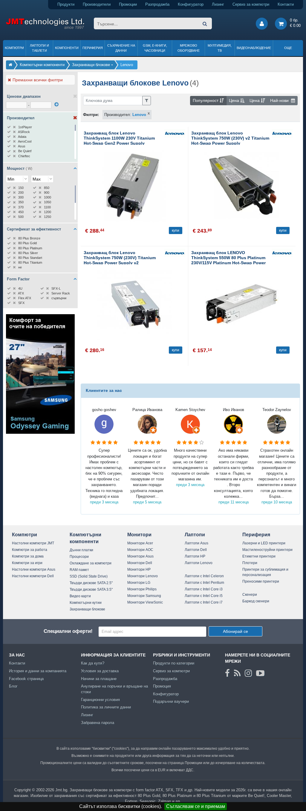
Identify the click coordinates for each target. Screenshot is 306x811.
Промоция (162, 686)
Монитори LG (138, 583)
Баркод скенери (255, 601)
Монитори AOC (140, 550)
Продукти (65, 4)
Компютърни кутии (86, 603)
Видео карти (80, 596)
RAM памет (79, 570)
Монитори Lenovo (142, 576)
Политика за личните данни (106, 707)
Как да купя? (92, 663)
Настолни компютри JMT (33, 543)
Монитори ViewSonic (145, 602)
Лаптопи (195, 534)
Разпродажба (157, 4)
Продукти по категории (173, 663)
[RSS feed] (237, 673)
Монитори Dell (139, 563)
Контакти (286, 4)
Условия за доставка (100, 671)
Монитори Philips (142, 589)
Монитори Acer (140, 543)
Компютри (14, 48)
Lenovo (139, 114)
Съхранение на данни (121, 48)
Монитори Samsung (144, 596)
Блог (13, 686)
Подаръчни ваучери (171, 701)
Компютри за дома (28, 556)
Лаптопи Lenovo (198, 563)
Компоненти (67, 48)
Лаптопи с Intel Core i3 (204, 589)
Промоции (128, 4)
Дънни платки (81, 550)
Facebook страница (26, 678)
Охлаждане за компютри (90, 563)
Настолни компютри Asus (33, 569)
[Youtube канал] (260, 673)
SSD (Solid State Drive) (89, 576)
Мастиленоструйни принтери (267, 550)
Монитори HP (139, 569)
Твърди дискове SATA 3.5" (91, 589)
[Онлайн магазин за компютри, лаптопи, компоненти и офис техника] (45, 27)
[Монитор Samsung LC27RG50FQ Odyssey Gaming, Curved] (40, 432)
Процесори (79, 557)
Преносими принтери (260, 581)
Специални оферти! (68, 631)
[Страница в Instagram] (248, 673)
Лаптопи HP (195, 556)
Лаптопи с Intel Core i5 (204, 596)
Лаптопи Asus (196, 543)
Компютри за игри (27, 563)
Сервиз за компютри (250, 4)
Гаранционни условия (100, 699)
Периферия (92, 48)
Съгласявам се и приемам (195, 806)
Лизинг (218, 4)
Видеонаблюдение (254, 48)
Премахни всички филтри (38, 79)
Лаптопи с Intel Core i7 (204, 602)
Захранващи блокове (87, 609)
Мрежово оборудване (189, 48)
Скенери (249, 594)
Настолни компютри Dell (33, 576)
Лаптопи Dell (196, 550)
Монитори (139, 534)
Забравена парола (97, 722)
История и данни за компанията (37, 671)
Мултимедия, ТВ (220, 48)
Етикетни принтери (259, 556)
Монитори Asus (140, 556)
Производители (97, 4)
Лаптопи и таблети (39, 48)
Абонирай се (235, 631)
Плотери (249, 563)
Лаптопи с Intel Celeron (204, 576)
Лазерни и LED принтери (263, 543)
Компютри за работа (29, 550)
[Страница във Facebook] (227, 673)
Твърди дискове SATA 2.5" (91, 583)
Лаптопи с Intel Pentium (204, 583)
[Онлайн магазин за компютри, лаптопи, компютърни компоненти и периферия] (10, 64)
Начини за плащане (99, 678)
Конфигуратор (191, 4)
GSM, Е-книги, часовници (155, 48)
